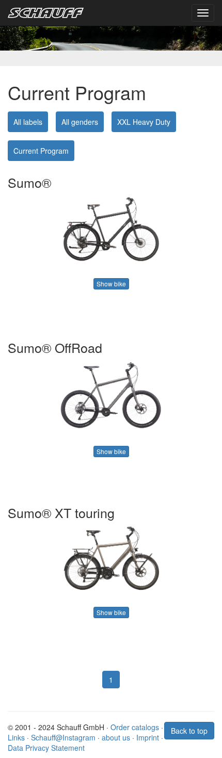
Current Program (41, 151)
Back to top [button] (189, 730)
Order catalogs (134, 727)
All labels (27, 122)
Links (16, 737)
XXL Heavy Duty (143, 122)
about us (116, 737)
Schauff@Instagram (63, 737)
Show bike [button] (111, 283)
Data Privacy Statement (46, 748)
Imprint (147, 737)
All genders (79, 122)
